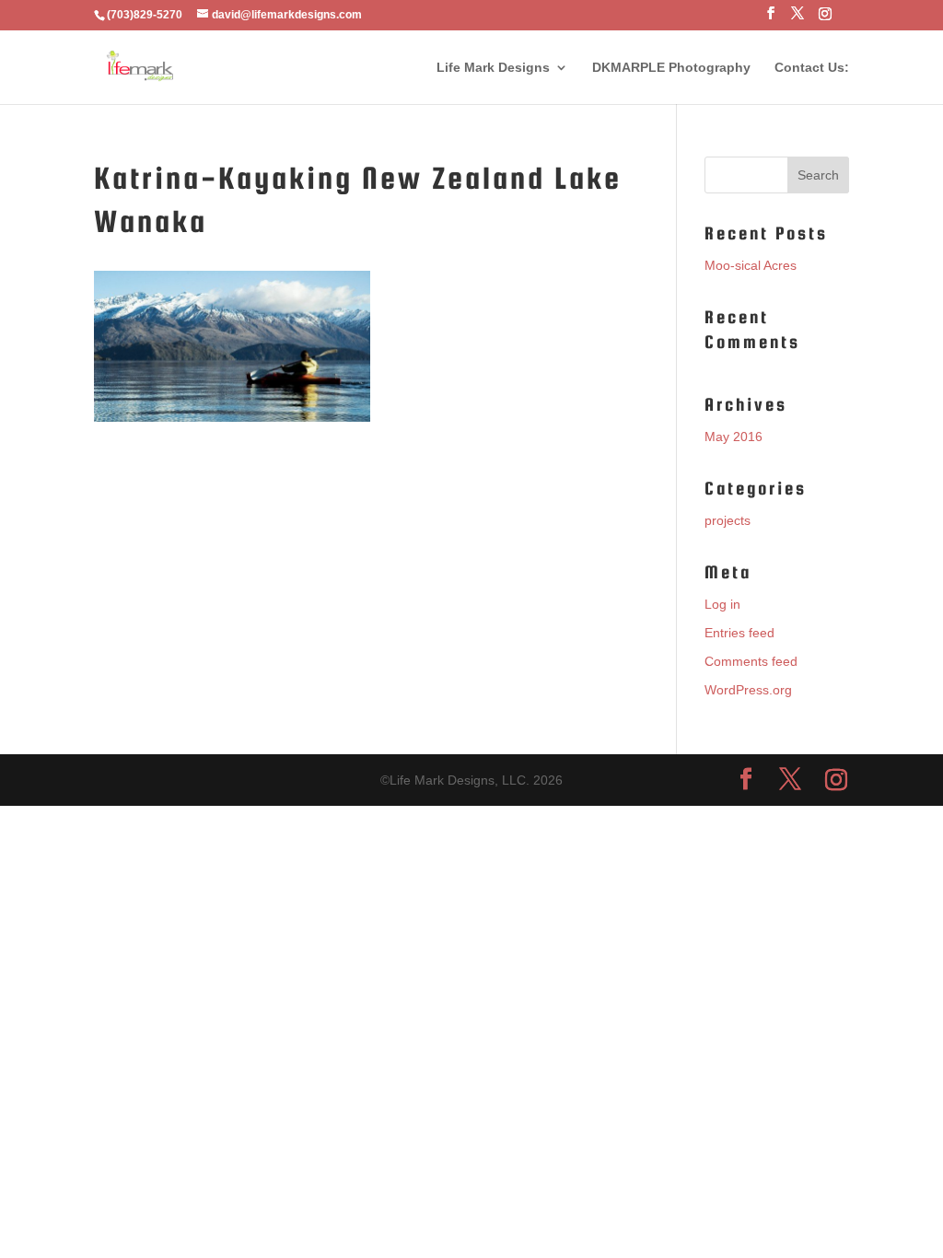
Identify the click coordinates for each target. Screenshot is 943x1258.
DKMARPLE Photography (671, 68)
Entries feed (739, 632)
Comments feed (750, 661)
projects (727, 520)
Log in (722, 604)
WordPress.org (748, 689)
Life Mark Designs (493, 68)
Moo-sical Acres (750, 265)
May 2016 (733, 436)
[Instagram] (825, 18)
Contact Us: (811, 68)
